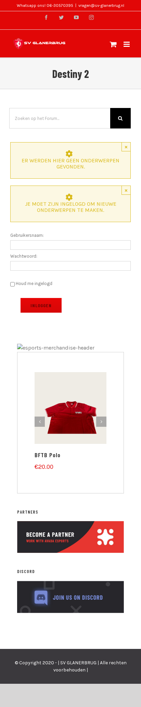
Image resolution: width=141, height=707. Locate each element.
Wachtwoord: (23, 256)
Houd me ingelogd (34, 283)
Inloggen (41, 305)
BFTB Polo (48, 455)
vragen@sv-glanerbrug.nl (101, 5)
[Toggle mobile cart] (113, 44)
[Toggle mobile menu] (127, 44)
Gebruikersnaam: (27, 235)
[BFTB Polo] (70, 407)
